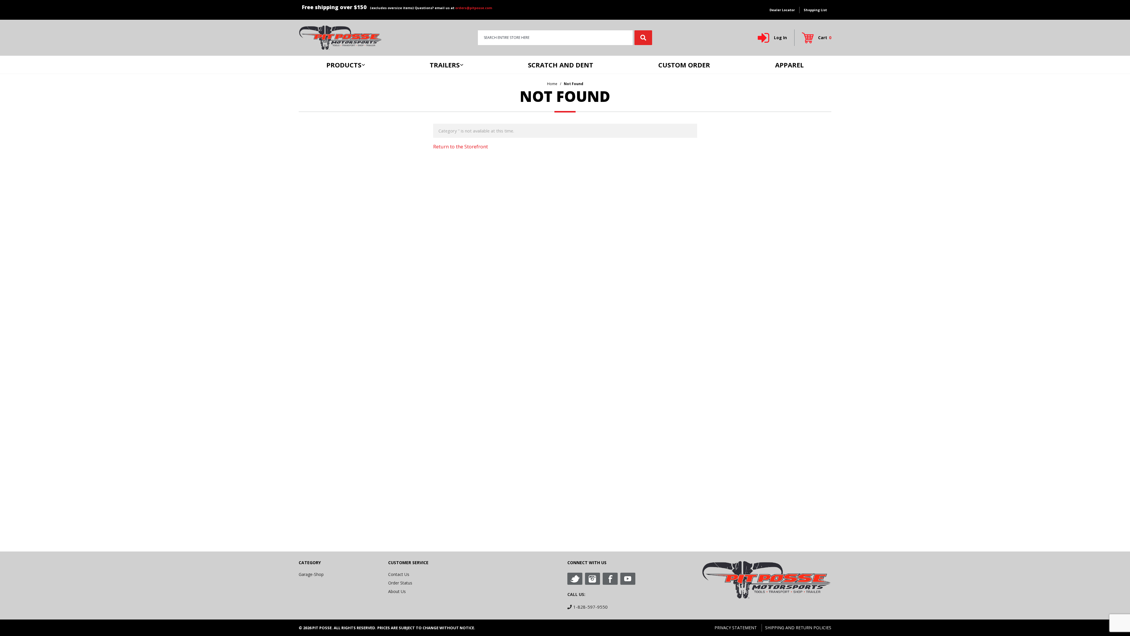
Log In (780, 37)
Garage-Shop (311, 574)
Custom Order (684, 64)
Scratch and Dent (560, 64)
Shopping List (815, 10)
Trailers (445, 64)
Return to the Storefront (460, 146)
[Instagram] (592, 579)
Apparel (789, 64)
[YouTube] (627, 579)
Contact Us (398, 574)
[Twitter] (574, 579)
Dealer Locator (782, 10)
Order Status (400, 583)
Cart (824, 37)
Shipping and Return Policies (798, 627)
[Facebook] (610, 579)
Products (343, 64)
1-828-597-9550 (590, 607)
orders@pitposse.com (473, 8)
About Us (397, 591)
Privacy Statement (735, 627)
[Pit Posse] (340, 37)
